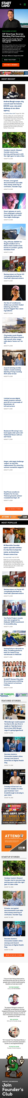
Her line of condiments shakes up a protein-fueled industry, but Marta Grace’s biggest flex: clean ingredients (13, 307)
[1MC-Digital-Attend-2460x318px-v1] (14, 516)
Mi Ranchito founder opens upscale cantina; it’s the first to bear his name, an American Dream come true (13, 550)
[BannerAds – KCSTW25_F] (14, 72)
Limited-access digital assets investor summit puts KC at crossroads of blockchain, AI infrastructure (13, 402)
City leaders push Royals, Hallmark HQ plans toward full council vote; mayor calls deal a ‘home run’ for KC (14, 339)
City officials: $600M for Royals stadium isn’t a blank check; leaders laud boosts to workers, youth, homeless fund (13, 245)
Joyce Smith (8, 557)
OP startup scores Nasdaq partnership (13, 35)
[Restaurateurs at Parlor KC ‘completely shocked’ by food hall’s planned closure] (14, 264)
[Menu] (25, 4)
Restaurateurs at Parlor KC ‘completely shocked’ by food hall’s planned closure (14, 276)
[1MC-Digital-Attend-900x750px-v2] (14, 840)
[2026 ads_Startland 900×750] (14, 813)
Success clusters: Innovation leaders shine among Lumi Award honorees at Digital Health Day (14, 759)
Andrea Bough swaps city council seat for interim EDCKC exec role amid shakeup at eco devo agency (14, 106)
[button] (20, 4)
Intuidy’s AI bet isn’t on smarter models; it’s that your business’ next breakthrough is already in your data (14, 791)
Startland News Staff (10, 113)
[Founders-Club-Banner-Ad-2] (14, 694)
